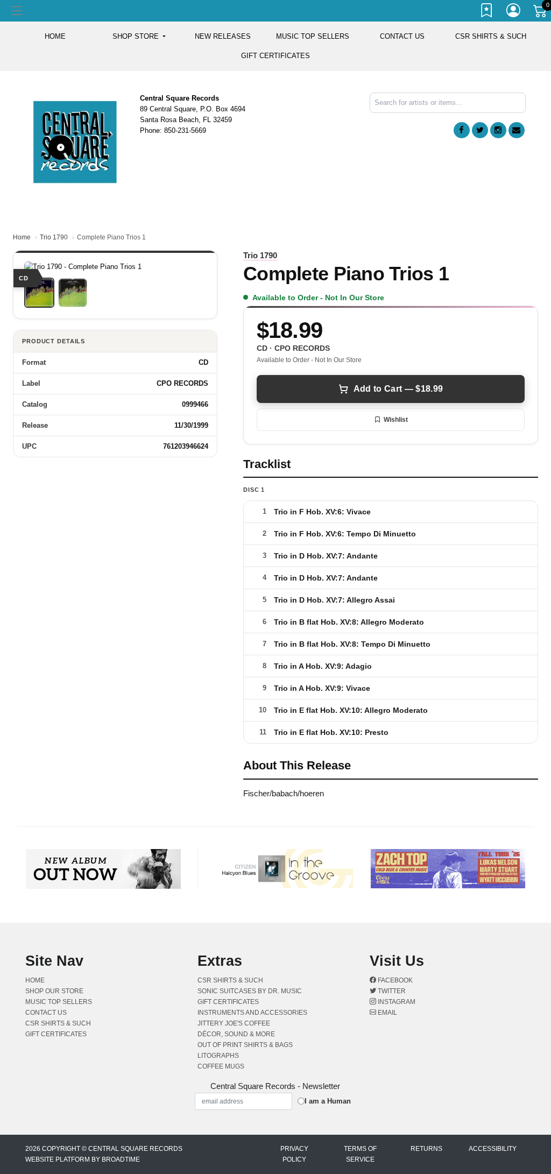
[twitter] (480, 130)
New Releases (223, 36)
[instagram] (498, 130)
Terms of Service (360, 1154)
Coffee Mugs (220, 1066)
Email (386, 1012)
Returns (426, 1148)
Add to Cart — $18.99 (398, 388)
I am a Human (328, 1101)
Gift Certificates (275, 56)
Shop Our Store (54, 991)
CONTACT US (402, 36)
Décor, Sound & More (236, 1034)
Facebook (394, 980)
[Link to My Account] (513, 12)
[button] (139, 36)
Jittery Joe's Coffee (233, 1023)
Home (22, 237)
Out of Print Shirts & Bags (245, 1045)
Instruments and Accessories (252, 1012)
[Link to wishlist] (487, 12)
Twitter (391, 991)
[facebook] (462, 130)
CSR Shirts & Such (490, 36)
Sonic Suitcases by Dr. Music (249, 991)
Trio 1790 (54, 237)
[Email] (516, 130)
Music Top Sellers (312, 36)
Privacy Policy (294, 1154)
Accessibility (493, 1148)
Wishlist (396, 419)
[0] (541, 13)
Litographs (218, 1055)
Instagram (395, 1002)
